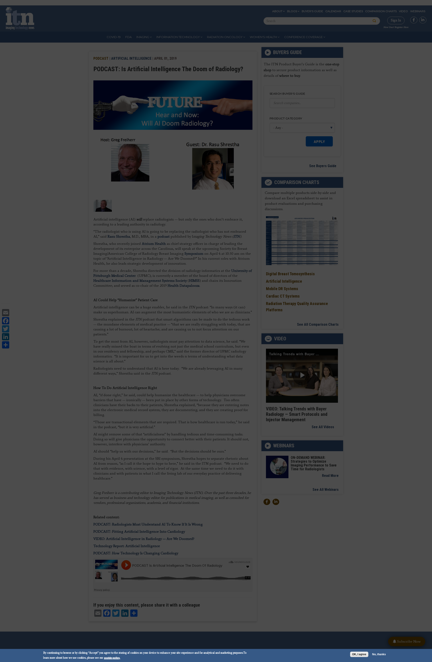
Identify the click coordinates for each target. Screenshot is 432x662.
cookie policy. (112, 657)
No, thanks (379, 654)
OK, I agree (359, 654)
